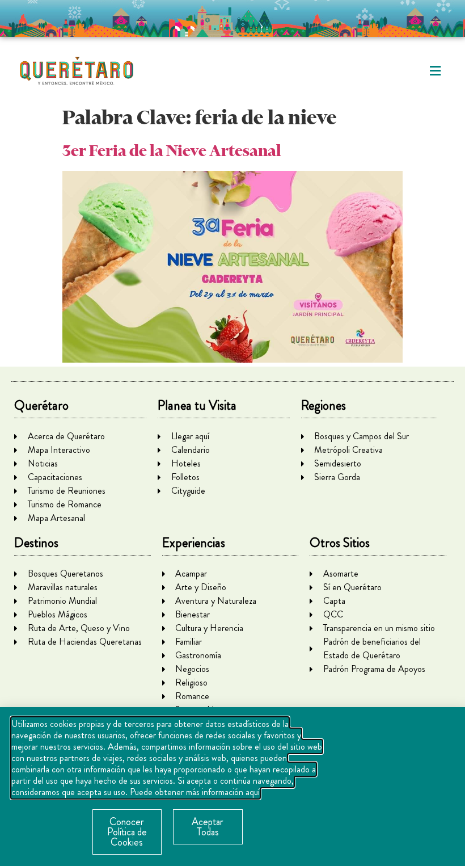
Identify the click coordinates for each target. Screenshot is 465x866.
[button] (435, 71)
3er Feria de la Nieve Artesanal (171, 151)
